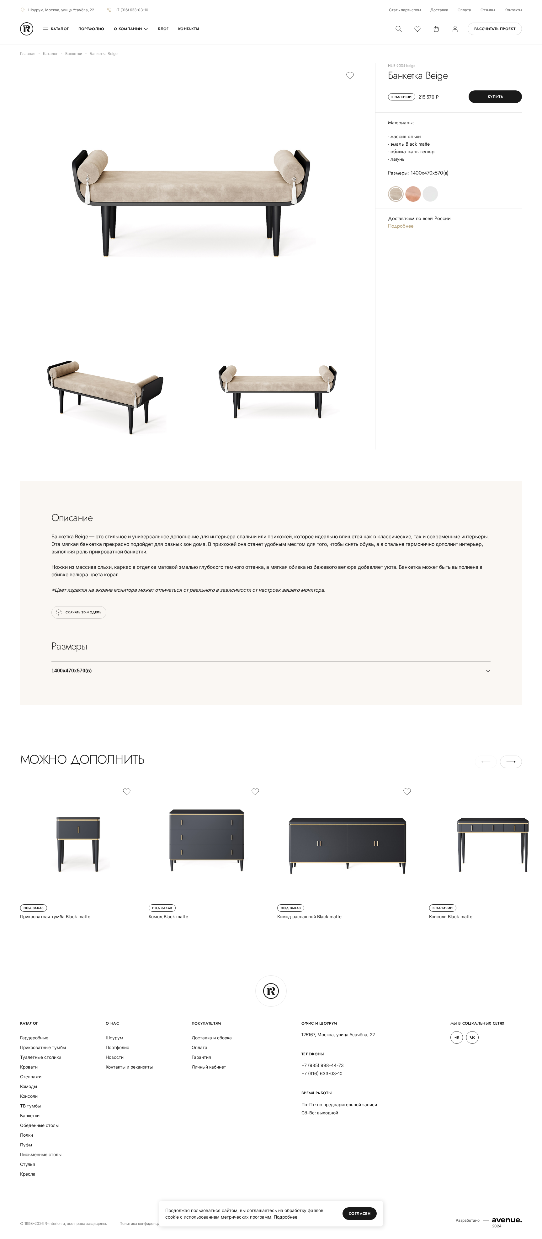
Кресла (27, 1174)
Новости (115, 1057)
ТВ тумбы (30, 1105)
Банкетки (30, 1115)
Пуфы (26, 1144)
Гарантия (201, 1057)
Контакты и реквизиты (129, 1066)
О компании (128, 28)
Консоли (29, 1096)
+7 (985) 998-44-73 (322, 1065)
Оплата (464, 10)
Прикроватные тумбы (43, 1047)
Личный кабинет (209, 1066)
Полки (26, 1135)
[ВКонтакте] (472, 1037)
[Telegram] (456, 1037)
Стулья (27, 1164)
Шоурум (114, 1037)
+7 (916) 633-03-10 (131, 10)
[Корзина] (436, 29)
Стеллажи (30, 1076)
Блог (163, 28)
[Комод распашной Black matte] (347, 851)
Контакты (513, 10)
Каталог (60, 28)
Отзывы (488, 10)
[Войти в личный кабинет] (455, 29)
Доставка (439, 10)
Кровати (29, 1066)
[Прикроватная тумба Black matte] (78, 851)
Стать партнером (405, 10)
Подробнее (400, 225)
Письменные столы (40, 1154)
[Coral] (413, 194)
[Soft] (430, 194)
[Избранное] (417, 29)
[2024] (507, 1220)
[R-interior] (26, 28)
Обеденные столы (39, 1125)
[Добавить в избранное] (350, 75)
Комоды (28, 1086)
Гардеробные (34, 1037)
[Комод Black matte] (207, 851)
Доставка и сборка (212, 1037)
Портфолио (91, 28)
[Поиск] (398, 29)
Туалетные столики (40, 1057)
